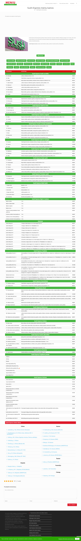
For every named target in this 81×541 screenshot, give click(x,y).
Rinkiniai (53, 63)
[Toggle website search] (76, 3)
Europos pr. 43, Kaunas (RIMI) (50, 439)
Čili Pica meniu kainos (34, 525)
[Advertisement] (40, 27)
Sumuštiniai (66, 63)
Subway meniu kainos (34, 532)
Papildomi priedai (41, 67)
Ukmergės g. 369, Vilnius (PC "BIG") (17, 456)
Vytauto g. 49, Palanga (49, 475)
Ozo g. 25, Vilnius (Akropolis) (15, 453)
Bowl (72, 63)
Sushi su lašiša (10, 60)
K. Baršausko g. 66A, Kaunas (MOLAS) (53, 429)
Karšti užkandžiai (24, 67)
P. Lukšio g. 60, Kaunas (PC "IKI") (51, 433)
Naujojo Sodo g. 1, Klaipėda (15, 466)
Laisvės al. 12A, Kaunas (49, 436)
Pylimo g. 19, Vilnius (13, 459)
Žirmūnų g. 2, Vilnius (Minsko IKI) (16, 443)
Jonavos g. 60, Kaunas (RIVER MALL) (52, 455)
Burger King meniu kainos (34, 520)
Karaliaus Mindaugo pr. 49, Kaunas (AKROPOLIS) (55, 445)
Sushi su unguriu (40, 60)
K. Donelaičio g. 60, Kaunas (50, 452)
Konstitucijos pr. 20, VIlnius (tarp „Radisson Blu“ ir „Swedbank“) (20, 433)
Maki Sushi (36, 63)
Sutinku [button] (77, 538)
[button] (23, 429)
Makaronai (9, 67)
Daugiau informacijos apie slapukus (66, 538)
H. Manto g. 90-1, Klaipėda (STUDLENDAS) (18, 469)
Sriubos (16, 67)
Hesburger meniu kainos (34, 518)
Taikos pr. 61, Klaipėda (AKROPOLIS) (17, 472)
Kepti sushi (19, 63)
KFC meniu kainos (33, 523)
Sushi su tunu (31, 60)
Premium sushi (28, 63)
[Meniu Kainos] (34, 9)
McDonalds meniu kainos (34, 515)
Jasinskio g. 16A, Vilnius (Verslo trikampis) (19, 429)
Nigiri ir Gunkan (45, 63)
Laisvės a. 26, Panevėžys (49, 468)
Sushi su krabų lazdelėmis (52, 60)
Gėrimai (49, 67)
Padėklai (59, 63)
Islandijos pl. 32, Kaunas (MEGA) (51, 448)
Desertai (32, 67)
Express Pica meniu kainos (34, 530)
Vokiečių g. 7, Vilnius (13, 440)
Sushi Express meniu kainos (41, 9)
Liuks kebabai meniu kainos (35, 535)
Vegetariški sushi (11, 63)
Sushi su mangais (65, 60)
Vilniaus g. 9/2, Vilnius (13, 446)
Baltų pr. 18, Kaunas (48, 442)
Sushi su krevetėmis (21, 60)
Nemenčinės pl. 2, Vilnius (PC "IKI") (17, 450)
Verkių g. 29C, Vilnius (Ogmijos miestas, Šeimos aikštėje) (22, 437)
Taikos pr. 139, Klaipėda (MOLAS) (16, 476)
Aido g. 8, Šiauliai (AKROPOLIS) (51, 462)
